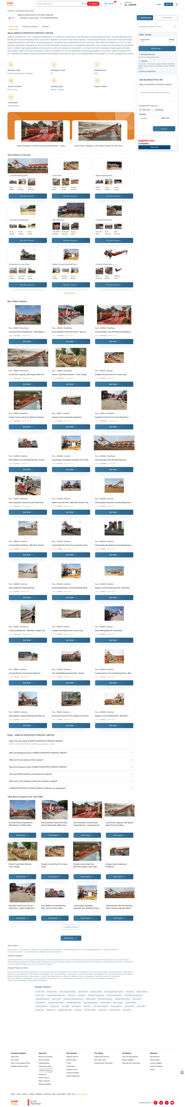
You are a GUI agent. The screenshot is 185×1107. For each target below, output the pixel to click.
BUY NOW (26, 341)
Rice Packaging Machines (133, 995)
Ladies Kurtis (54, 1006)
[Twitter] (166, 1102)
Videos (152, 1069)
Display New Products (101, 1056)
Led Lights (65, 1006)
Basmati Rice (83, 992)
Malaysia (39, 1094)
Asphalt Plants (105, 1002)
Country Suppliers (156, 1063)
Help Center (15, 1056)
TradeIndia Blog (44, 1063)
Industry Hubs (154, 1060)
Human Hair (40, 992)
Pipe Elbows (127, 1010)
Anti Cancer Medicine (100, 1006)
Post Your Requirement (130, 1056)
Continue (164, 129)
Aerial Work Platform (105, 999)
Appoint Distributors (73, 1076)
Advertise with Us (72, 1056)
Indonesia (47, 1094)
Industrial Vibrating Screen (56, 995)
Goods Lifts (40, 1010)
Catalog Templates (72, 1073)
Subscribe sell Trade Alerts (131, 1063)
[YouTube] (172, 1102)
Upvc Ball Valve (114, 1010)
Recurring (159, 110)
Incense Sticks (129, 1006)
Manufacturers (155, 1056)
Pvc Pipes (78, 1010)
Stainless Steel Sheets (55, 1002)
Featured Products (156, 1066)
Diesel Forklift (90, 999)
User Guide (15, 1060)
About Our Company (46, 1056)
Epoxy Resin (137, 999)
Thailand (32, 1094)
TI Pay (68, 1063)
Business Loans (71, 1069)
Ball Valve (87, 1006)
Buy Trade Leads (100, 1060)
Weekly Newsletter (45, 1084)
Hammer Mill (56, 999)
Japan (13, 1094)
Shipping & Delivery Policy (19, 1066)
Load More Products (71, 927)
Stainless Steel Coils (65, 1010)
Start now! (154, 147)
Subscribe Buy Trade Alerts (103, 1063)
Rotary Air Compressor (96, 995)
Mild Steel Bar (40, 1002)
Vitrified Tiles (51, 1010)
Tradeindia (10, 11)
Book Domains (71, 1060)
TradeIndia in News (45, 1066)
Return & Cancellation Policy (20, 1063)
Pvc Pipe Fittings (90, 1010)
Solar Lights (141, 1006)
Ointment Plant (131, 1002)
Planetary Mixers (41, 1006)
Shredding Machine (42, 999)
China (19, 1094)
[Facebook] (155, 1102)
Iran (73, 1094)
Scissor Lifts (40, 995)
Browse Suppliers (128, 1060)
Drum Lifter (130, 992)
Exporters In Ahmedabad (147, 71)
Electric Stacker (142, 992)
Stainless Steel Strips (73, 1002)
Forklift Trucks (52, 992)
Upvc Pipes (102, 1010)
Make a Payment (44, 1081)
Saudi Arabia (61, 1094)
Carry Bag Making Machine (114, 992)
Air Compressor (116, 1006)
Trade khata (70, 1066)
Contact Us (42, 1074)
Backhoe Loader (96, 992)
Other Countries (81, 1094)
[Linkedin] (161, 1102)
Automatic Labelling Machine (73, 999)
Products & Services (30, 26)
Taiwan (24, 1094)
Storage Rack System (122, 999)
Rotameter (71, 995)
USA (68, 1094)
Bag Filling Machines (91, 1002)
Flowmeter (81, 995)
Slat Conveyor (118, 1002)
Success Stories (44, 1060)
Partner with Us (44, 1077)
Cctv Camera (76, 1006)
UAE (53, 1094)
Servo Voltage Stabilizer (68, 992)
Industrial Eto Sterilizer (114, 995)
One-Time (146, 110)
